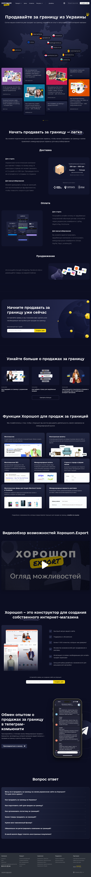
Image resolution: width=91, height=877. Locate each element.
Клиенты (31, 3)
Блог (2, 860)
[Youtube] (9, 866)
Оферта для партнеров (78, 860)
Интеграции (22, 864)
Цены (25, 3)
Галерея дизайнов (23, 860)
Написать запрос (59, 860)
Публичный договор (60, 862)
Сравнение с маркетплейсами (44, 864)
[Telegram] (4, 866)
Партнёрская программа (79, 858)
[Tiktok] (8, 866)
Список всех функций (24, 858)
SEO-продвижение (24, 862)
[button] (43, 120)
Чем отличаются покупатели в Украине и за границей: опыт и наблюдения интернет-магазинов (75, 391)
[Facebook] (6, 866)
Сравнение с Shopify (42, 866)
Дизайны (51, 3)
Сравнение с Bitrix (41, 862)
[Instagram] (2, 866)
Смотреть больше (45, 397)
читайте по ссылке (73, 515)
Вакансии (3, 862)
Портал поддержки (59, 858)
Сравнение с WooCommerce (44, 860)
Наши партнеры (77, 862)
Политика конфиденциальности (9, 864)
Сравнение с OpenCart (42, 858)
